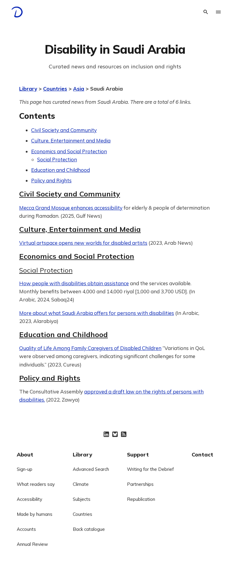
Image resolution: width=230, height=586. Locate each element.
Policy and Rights (51, 180)
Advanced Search (91, 469)
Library (28, 88)
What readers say (36, 484)
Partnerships (140, 484)
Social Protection (57, 159)
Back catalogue (89, 529)
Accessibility (29, 499)
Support (138, 454)
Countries (55, 88)
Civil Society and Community (64, 130)
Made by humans (34, 514)
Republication (141, 499)
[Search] (205, 11)
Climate (81, 484)
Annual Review (32, 544)
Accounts (26, 529)
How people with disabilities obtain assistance (74, 283)
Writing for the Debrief (150, 469)
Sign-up (24, 469)
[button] (218, 11)
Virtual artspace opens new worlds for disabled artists (83, 243)
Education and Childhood (60, 170)
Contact (202, 454)
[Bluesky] (115, 434)
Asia (78, 88)
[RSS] (123, 434)
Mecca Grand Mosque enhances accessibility (70, 208)
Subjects (81, 499)
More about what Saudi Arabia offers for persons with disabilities (96, 313)
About (25, 454)
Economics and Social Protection (69, 151)
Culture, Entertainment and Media (71, 140)
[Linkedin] (106, 434)
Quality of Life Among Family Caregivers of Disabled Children (90, 348)
